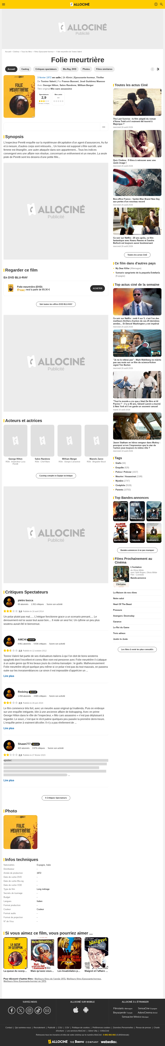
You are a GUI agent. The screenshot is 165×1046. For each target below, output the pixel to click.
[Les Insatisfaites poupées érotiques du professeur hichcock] (69, 953)
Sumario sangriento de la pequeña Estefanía (138, 274)
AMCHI (22, 639)
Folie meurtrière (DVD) (29, 286)
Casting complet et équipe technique (56, 476)
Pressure (117, 610)
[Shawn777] (9, 745)
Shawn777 (24, 744)
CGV (67, 1027)
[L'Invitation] (121, 576)
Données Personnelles (123, 1027)
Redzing (23, 691)
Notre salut (118, 598)
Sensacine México (131, 1016)
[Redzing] (9, 693)
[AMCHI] (9, 641)
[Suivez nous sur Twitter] (21, 1010)
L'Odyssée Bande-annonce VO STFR (138, 540)
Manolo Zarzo (96, 459)
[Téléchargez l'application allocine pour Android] (87, 1009)
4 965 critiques (40, 696)
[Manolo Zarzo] (96, 441)
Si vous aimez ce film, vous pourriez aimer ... (49, 933)
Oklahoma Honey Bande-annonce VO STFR (154, 540)
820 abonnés (24, 748)
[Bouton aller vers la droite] (158, 69)
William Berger (85, 85)
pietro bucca (25, 600)
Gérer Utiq (92, 1031)
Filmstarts (118, 1008)
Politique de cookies (81, 1027)
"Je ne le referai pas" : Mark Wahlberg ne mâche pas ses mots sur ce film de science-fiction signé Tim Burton (137, 362)
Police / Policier (127, 472)
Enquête (122, 467)
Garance (117, 621)
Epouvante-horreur (84, 77)
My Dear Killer (128, 268)
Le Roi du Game (121, 627)
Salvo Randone (68, 85)
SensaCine (144, 1008)
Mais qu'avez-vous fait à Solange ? (50, 971)
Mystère (123, 481)
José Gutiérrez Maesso (92, 81)
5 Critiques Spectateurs (56, 798)
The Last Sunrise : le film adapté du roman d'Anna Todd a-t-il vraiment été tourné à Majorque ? (134, 121)
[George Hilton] (15, 441)
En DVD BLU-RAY (16, 277)
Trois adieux (119, 633)
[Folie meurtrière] (19, 96)
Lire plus (9, 676)
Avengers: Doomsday (123, 616)
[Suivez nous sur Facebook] (12, 1010)
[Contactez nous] (48, 1010)
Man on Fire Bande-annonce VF (121, 518)
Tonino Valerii (48, 81)
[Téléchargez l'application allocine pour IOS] (77, 1009)
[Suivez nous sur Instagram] (30, 1010)
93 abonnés (23, 604)
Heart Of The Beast (122, 604)
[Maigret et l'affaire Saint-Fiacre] (96, 953)
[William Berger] (69, 441)
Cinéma (16, 52)
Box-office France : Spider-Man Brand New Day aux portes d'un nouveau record (136, 200)
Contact (8, 1027)
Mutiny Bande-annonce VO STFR (138, 518)
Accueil (8, 52)
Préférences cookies (101, 1027)
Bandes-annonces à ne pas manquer (137, 550)
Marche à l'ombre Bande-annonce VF (121, 540)
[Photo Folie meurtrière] (20, 832)
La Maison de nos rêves (125, 592)
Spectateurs (44, 94)
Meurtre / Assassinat (129, 476)
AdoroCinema (145, 1012)
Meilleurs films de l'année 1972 (50, 979)
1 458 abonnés (24, 696)
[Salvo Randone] (42, 441)
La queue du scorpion (16, 971)
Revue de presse (143, 1027)
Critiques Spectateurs (26, 592)
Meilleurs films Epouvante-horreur (84, 979)
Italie (48, 865)
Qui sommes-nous (23, 1027)
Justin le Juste (120, 639)
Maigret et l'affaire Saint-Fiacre (102, 971)
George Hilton (50, 85)
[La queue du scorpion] (15, 953)
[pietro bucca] (9, 601)
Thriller (100, 77)
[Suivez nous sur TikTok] (39, 1010)
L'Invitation (136, 567)
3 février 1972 (44, 77)
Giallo (121, 463)
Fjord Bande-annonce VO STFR (154, 518)
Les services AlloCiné (76, 1031)
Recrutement (39, 1027)
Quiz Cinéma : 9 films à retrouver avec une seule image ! (134, 161)
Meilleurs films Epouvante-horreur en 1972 (25, 981)
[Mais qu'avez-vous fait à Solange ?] (42, 953)
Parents (123, 489)
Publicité (51, 1027)
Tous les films (26, 52)
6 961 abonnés (24, 644)
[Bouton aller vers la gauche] (152, 69)
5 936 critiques (40, 644)
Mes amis (58, 94)
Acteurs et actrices (23, 420)
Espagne (41, 865)
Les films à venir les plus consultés (137, 649)
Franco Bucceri (70, 81)
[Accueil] (79, 4)
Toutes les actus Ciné (137, 255)
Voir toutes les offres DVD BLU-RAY (55, 304)
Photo (11, 811)
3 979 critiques (38, 748)
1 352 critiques (37, 604)
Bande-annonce (138, 578)
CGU (60, 1027)
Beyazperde (119, 1012)
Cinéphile (123, 485)
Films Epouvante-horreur (44, 52)
